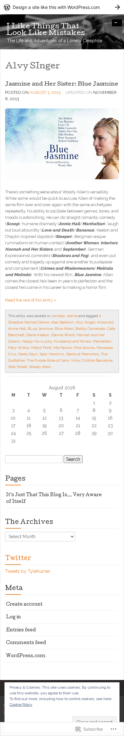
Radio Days (28, 354)
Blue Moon (64, 328)
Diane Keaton (37, 335)
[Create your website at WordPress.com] (62, 7)
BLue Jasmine (40, 328)
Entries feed (21, 630)
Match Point (41, 347)
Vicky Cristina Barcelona (92, 360)
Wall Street (17, 367)
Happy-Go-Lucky (37, 341)
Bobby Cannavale (90, 328)
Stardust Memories (82, 354)
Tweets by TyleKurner (27, 571)
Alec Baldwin (62, 322)
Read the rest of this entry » (30, 300)
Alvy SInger (85, 322)
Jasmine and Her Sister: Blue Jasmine (61, 84)
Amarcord (105, 322)
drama (72, 316)
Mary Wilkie (18, 347)
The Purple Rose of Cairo (48, 360)
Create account (24, 604)
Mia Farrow (62, 347)
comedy (58, 316)
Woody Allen (40, 367)
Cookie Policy (21, 704)
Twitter (18, 559)
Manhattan (102, 341)
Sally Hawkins (51, 354)
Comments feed (26, 643)
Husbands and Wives (72, 341)
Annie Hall (17, 328)
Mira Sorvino (84, 347)
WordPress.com (25, 656)
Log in (13, 617)
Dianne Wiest (63, 335)
